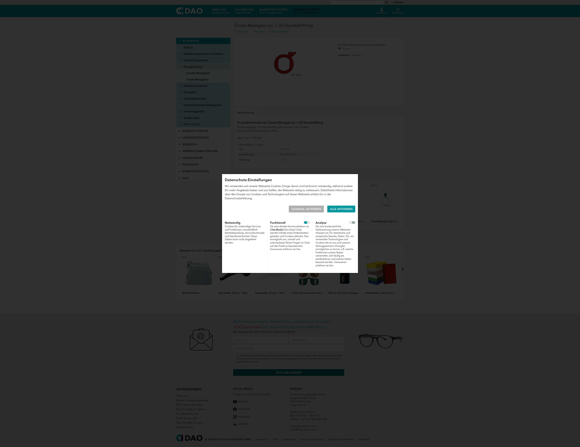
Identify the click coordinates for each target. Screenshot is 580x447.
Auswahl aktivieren (306, 209)
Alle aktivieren (341, 209)
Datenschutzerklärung (238, 198)
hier (298, 249)
